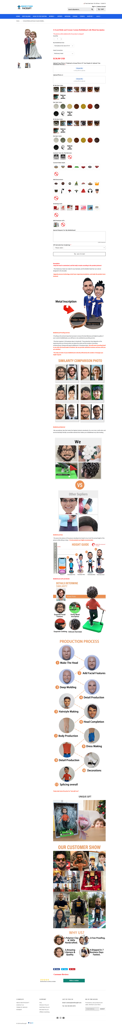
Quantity (55, 36)
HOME (18, 16)
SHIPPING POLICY (44, 1007)
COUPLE (82, 16)
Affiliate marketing (44, 1012)
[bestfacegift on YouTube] (63, 1018)
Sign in (93, 6)
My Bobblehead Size (58, 42)
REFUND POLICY (44, 1009)
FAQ (40, 1002)
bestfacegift (23, 1023)
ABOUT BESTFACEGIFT (22, 1002)
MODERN (67, 16)
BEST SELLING (26, 16)
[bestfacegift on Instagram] (60, 1018)
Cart (102, 9)
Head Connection (58, 50)
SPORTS (60, 16)
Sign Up (102, 1009)
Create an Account (101, 6)
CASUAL (75, 16)
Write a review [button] (74, 980)
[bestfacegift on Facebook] (57, 1018)
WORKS (51, 16)
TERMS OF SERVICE (21, 1007)
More (98, 16)
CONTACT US (20, 1005)
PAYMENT (19, 1009)
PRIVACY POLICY (44, 1005)
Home (17, 21)
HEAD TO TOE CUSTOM (40, 16)
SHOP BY (90, 16)
